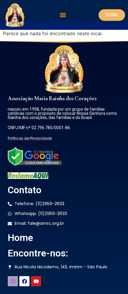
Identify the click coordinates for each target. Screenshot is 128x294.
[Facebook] (24, 281)
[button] (63, 15)
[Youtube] (36, 281)
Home (20, 237)
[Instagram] (13, 281)
